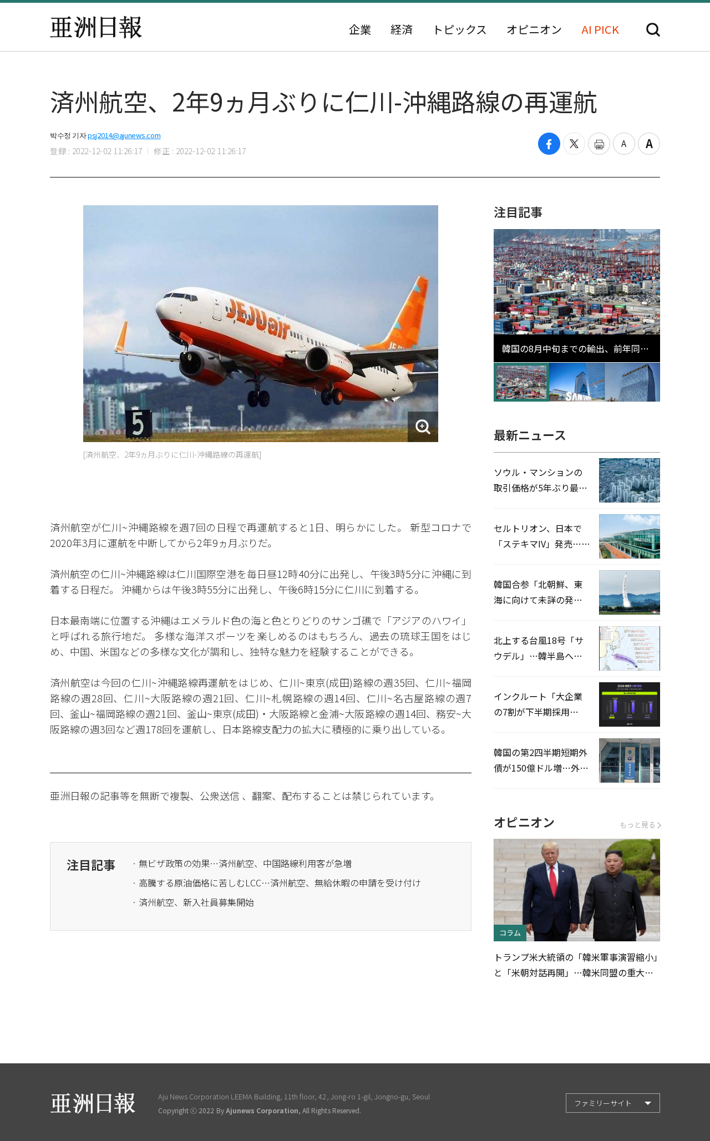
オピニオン (534, 29)
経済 (401, 29)
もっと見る (638, 824)
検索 (653, 30)
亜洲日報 (96, 27)
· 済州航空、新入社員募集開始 (193, 902)
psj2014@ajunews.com (124, 135)
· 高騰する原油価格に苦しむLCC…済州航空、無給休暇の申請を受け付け (276, 882)
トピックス (459, 29)
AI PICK (600, 29)
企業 (360, 29)
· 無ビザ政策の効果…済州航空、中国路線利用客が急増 (242, 863)
